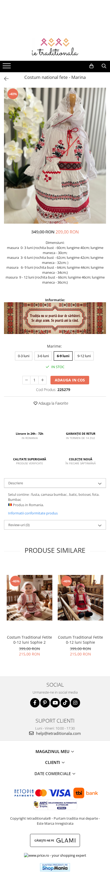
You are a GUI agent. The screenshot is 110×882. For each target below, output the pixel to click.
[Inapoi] (4, 78)
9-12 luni (84, 355)
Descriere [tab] (15, 483)
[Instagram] (75, 702)
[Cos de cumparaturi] (91, 66)
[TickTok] (65, 702)
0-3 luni (23, 355)
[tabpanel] (55, 155)
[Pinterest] (45, 702)
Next (101, 161)
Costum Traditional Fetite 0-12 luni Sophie (80, 640)
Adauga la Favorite (52, 403)
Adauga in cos (70, 379)
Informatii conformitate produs (33, 513)
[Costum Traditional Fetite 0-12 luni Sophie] (80, 598)
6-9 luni (63, 355)
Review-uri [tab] (19, 524)
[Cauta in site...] (104, 66)
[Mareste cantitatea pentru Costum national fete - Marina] (42, 380)
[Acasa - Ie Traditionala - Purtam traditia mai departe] (55, 47)
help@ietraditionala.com (58, 733)
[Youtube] (55, 702)
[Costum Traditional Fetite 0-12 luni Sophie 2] (29, 598)
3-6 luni (43, 355)
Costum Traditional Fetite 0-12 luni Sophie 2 (29, 640)
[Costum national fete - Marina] (55, 155)
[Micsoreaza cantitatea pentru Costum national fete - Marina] (26, 380)
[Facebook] (35, 702)
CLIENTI (53, 762)
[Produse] (7, 67)
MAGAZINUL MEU (53, 751)
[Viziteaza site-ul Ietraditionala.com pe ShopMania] (55, 867)
